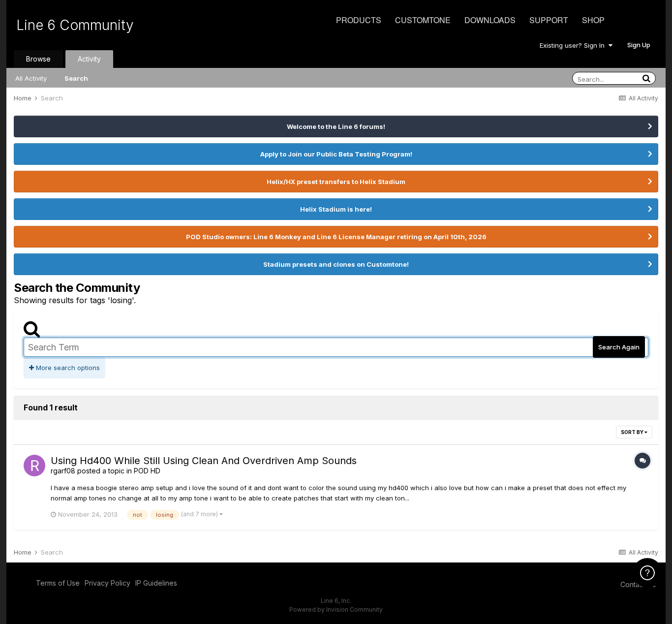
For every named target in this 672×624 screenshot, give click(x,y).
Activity (89, 59)
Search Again (619, 347)
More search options (67, 368)
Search (76, 78)
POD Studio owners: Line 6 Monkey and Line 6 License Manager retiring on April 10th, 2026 (336, 237)
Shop (593, 20)
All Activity (31, 78)
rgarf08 (63, 471)
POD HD (147, 471)
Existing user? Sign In (574, 45)
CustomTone (423, 20)
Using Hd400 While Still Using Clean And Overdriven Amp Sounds (204, 461)
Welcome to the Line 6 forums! (336, 126)
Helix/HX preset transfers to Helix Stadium (336, 182)
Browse (38, 59)
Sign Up (638, 45)
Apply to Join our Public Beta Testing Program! (336, 154)
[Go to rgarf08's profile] (34, 465)
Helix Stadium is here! (336, 209)
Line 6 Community (75, 25)
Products (358, 20)
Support (548, 20)
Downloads (490, 20)
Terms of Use (58, 583)
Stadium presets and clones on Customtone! (336, 264)
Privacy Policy (107, 583)
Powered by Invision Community (336, 609)
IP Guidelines (156, 583)
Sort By (632, 432)
